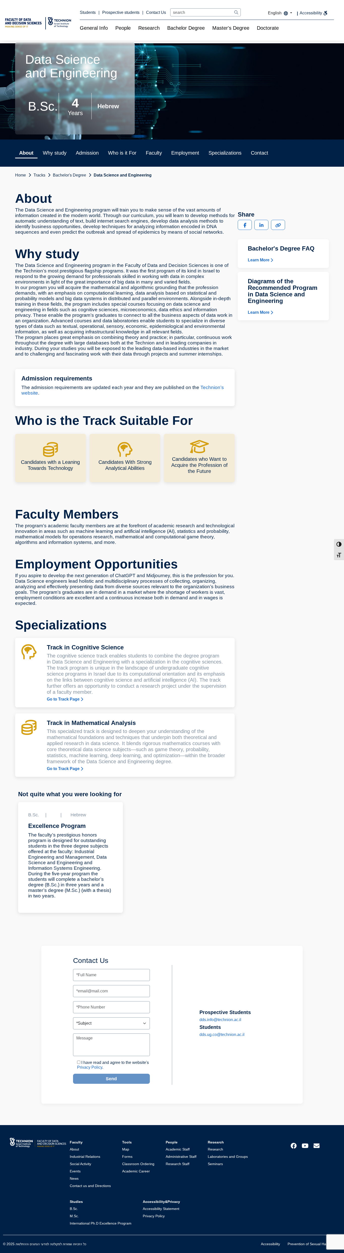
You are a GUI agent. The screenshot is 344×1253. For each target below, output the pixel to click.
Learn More (259, 260)
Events (75, 1171)
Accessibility (270, 1244)
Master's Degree (230, 28)
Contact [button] (259, 153)
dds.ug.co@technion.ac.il (222, 1034)
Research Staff (177, 1164)
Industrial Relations (85, 1157)
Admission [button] (87, 153)
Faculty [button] (154, 153)
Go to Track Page (64, 699)
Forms (127, 1157)
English (275, 13)
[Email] (317, 1145)
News (74, 1178)
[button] (245, 225)
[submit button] (236, 13)
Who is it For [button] (122, 153)
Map (125, 1149)
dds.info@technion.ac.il (220, 1020)
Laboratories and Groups (228, 1157)
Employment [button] (185, 153)
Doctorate (268, 28)
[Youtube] (305, 1145)
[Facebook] (294, 1145)
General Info (94, 28)
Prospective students (121, 12)
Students (88, 12)
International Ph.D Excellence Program (100, 1223)
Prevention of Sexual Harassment (314, 1244)
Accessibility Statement (161, 1209)
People (123, 28)
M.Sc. (74, 1216)
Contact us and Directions (90, 1186)
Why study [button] (54, 153)
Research (149, 28)
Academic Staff (178, 1149)
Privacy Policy (89, 1067)
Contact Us (156, 12)
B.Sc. (74, 1209)
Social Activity (80, 1164)
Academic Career (136, 1171)
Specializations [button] (225, 153)
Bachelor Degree (186, 28)
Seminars (215, 1164)
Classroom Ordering (138, 1164)
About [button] (26, 153)
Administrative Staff (181, 1157)
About (74, 1149)
